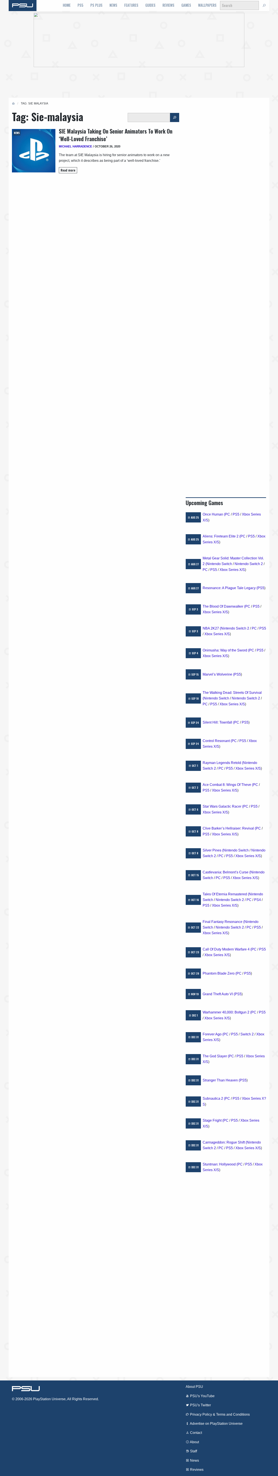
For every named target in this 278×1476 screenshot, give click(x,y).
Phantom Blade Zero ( (220, 973)
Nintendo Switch (219, 564)
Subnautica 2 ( (214, 1098)
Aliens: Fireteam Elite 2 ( (221, 536)
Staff (193, 1451)
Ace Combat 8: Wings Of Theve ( (228, 785)
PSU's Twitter (200, 1405)
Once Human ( (214, 514)
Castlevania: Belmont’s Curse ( (226, 872)
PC (227, 514)
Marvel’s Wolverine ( (218, 674)
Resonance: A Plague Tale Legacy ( (230, 588)
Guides (150, 5)
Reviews (168, 5)
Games (186, 5)
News (113, 5)
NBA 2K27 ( (212, 628)
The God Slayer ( (216, 1056)
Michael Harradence (75, 146)
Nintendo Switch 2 (249, 564)
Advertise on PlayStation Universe (216, 1423)
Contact (195, 1433)
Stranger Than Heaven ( (221, 1080)
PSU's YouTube (202, 1396)
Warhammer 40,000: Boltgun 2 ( (227, 1012)
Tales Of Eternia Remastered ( (226, 894)
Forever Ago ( (213, 1034)
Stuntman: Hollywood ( (220, 1164)
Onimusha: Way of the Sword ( (226, 650)
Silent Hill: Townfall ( (218, 722)
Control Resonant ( (217, 741)
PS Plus (96, 5)
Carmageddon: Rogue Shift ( (225, 1142)
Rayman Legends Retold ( (223, 763)
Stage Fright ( (213, 1120)
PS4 (257, 900)
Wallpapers (207, 5)
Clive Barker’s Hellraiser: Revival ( (229, 828)
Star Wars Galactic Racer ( (223, 806)
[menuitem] (66, 5)
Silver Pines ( (213, 850)
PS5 (80, 5)
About (194, 1442)
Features (131, 5)
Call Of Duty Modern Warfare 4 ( (227, 949)
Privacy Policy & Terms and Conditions (219, 1414)
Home (67, 5)
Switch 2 (247, 1034)
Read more (68, 170)
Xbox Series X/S (232, 570)
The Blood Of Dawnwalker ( (224, 606)
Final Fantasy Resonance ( (223, 922)
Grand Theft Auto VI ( (219, 994)
